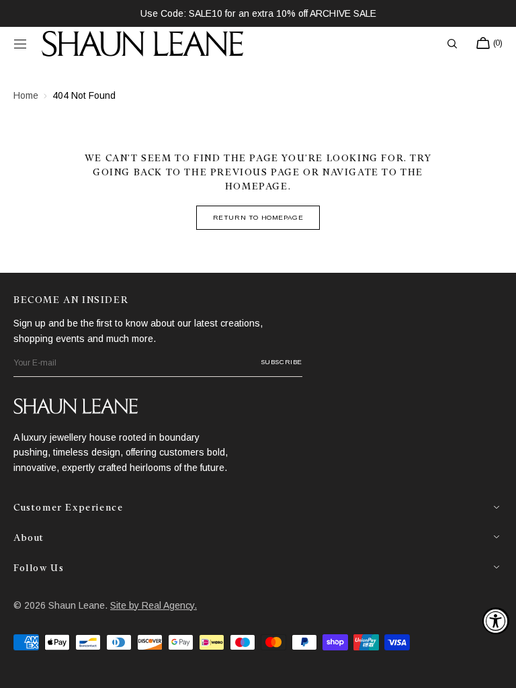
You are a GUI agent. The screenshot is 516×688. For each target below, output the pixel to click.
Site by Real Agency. (153, 605)
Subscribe (281, 362)
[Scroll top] (496, 668)
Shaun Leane (76, 605)
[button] (20, 43)
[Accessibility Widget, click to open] (495, 620)
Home (25, 95)
